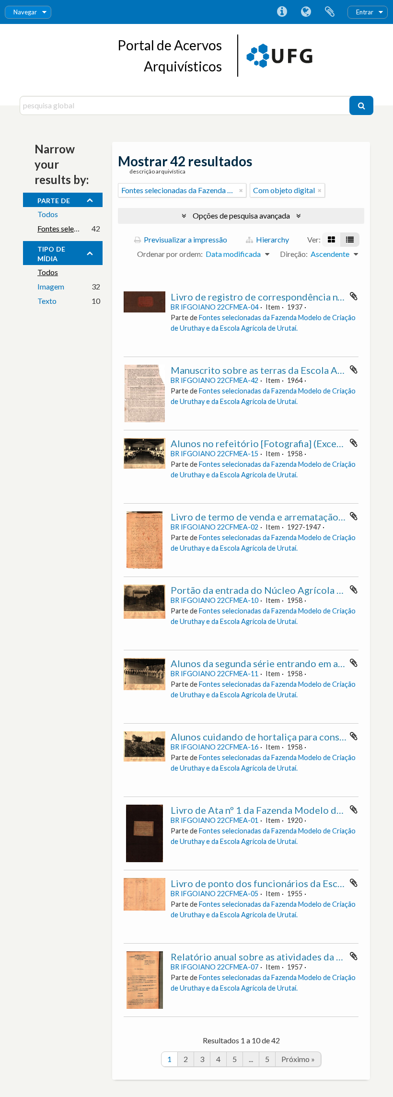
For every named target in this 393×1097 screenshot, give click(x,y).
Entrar (364, 12)
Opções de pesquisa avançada (241, 215)
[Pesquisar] (361, 105)
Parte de (53, 199)
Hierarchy (271, 239)
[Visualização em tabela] (349, 239)
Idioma (306, 12)
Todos (47, 214)
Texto (47, 300)
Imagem (50, 286)
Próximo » (298, 1058)
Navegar (25, 12)
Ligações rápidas (282, 12)
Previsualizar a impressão (184, 239)
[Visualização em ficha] (331, 239)
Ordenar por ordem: (170, 253)
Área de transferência (330, 12)
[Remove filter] (241, 190)
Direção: (294, 253)
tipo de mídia (51, 252)
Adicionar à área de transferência (353, 296)
